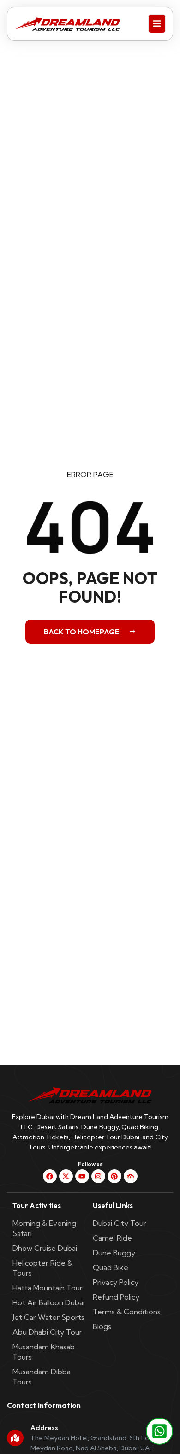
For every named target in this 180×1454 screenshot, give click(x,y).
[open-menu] (157, 23)
